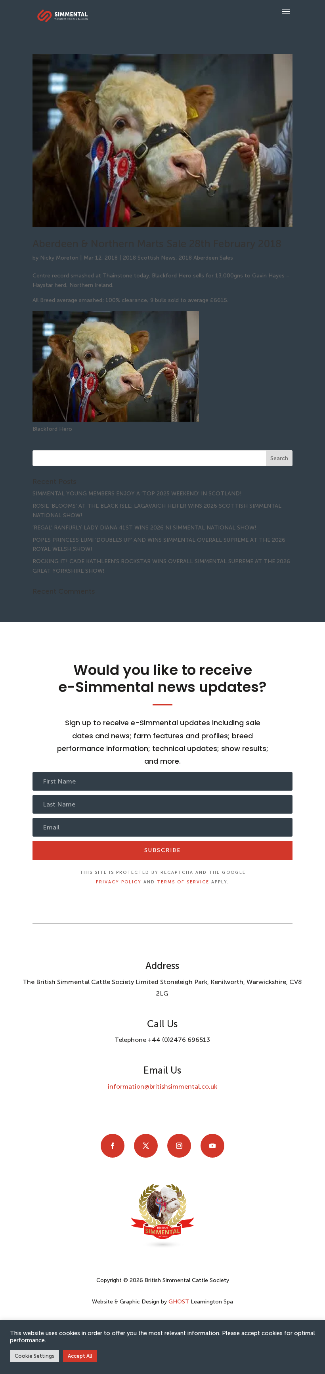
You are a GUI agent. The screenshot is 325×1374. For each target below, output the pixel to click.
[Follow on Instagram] (179, 1146)
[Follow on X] (146, 1146)
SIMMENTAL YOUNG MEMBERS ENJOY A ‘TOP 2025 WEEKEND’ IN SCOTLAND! (137, 493)
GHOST (178, 1301)
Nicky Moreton (59, 257)
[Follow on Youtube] (212, 1146)
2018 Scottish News (149, 257)
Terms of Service (183, 882)
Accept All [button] (80, 1356)
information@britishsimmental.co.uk (162, 1086)
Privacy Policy (118, 882)
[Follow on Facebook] (112, 1146)
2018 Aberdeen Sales (206, 257)
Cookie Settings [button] (34, 1356)
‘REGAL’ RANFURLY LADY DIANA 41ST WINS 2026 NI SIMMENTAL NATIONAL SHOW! (144, 527)
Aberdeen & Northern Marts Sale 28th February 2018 (156, 244)
